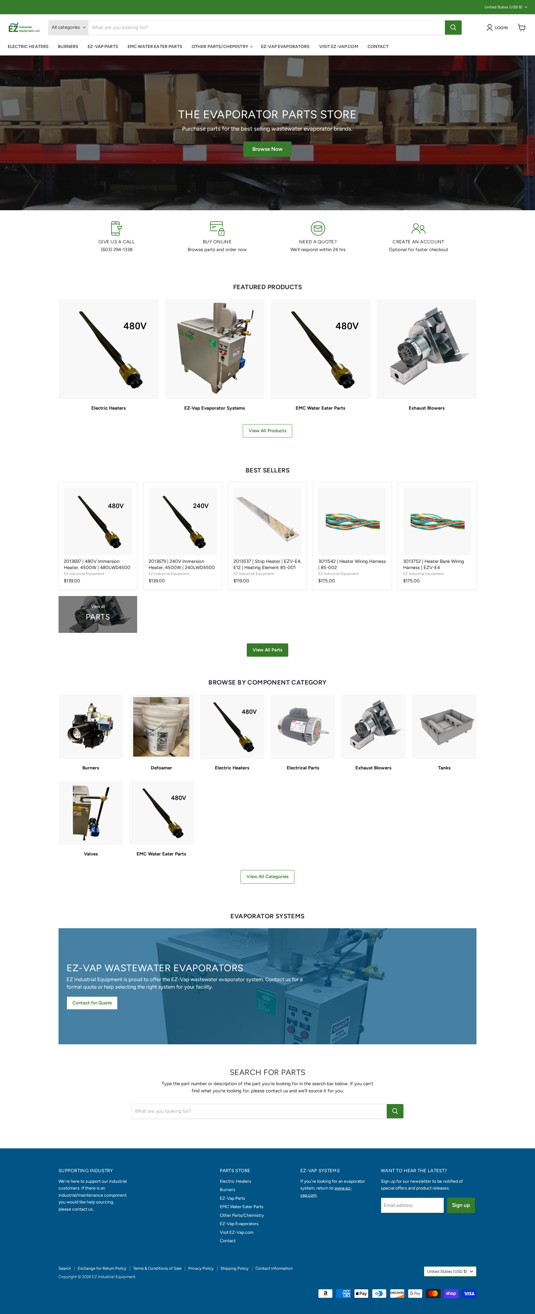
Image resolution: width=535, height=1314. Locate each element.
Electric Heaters (28, 46)
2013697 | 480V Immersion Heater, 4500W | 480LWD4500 (97, 564)
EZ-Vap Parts (103, 46)
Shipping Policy (234, 1268)
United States (503, 7)
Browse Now (267, 149)
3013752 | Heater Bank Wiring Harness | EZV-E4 (433, 564)
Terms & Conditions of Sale (157, 1268)
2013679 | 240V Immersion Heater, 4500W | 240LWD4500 (182, 564)
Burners (68, 46)
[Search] (453, 27)
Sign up (461, 1205)
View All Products (267, 430)
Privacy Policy (201, 1268)
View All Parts (267, 650)
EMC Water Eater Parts (155, 46)
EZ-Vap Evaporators (285, 46)
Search (65, 1268)
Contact (378, 46)
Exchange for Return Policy (102, 1268)
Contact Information (274, 1268)
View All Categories (267, 876)
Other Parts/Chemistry (220, 46)
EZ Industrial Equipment (84, 573)
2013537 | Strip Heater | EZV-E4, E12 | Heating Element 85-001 (267, 564)
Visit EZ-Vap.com (338, 46)
